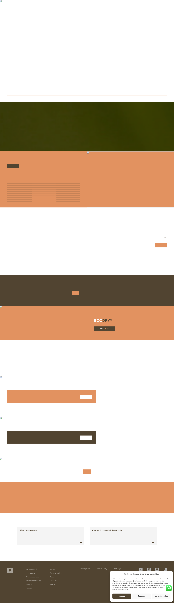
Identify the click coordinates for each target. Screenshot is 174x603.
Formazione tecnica (33, 581)
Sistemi (52, 569)
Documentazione (56, 573)
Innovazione (30, 573)
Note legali (118, 569)
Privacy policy (102, 569)
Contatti (156, 8)
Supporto (53, 581)
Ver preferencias (161, 596)
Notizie (52, 585)
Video (52, 577)
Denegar (141, 596)
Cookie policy (85, 569)
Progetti (29, 585)
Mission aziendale (32, 577)
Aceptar (122, 596)
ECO (104, 328)
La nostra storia (31, 569)
